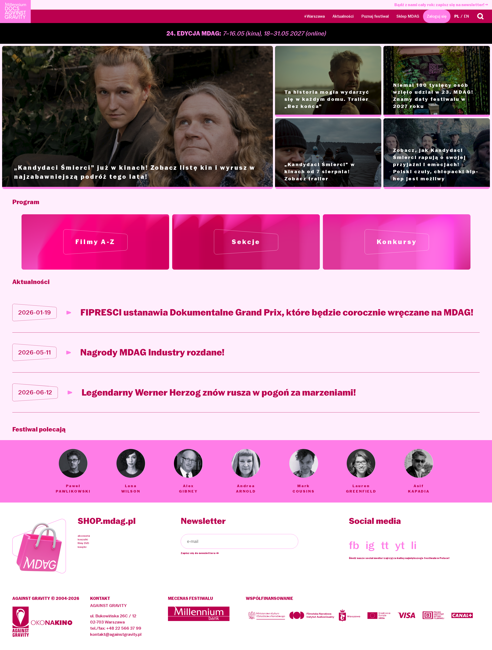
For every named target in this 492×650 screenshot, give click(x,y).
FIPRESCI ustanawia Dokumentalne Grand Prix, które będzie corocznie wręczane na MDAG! (276, 312)
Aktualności (343, 16)
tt (385, 545)
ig (370, 545)
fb (354, 545)
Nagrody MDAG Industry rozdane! (152, 352)
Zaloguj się (437, 16)
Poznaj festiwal (375, 16)
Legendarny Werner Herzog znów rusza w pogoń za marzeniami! (218, 392)
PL (456, 16)
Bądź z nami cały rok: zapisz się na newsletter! (439, 4)
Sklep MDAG (407, 16)
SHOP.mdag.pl (107, 521)
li (414, 545)
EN (466, 16)
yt (400, 545)
